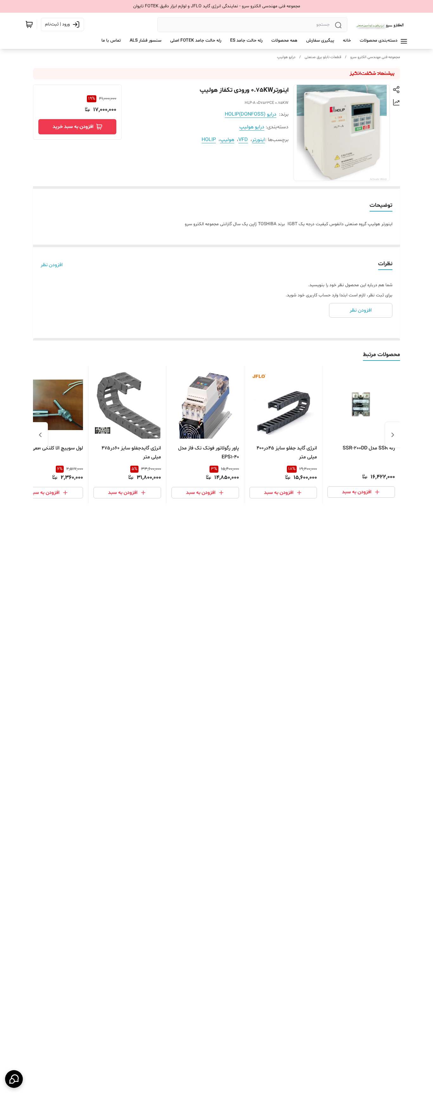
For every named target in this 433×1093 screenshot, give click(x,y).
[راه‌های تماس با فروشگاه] (14, 1079)
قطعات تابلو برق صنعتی (323, 57)
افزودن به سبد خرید (73, 126)
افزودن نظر (52, 264)
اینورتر (258, 139)
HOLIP (209, 139)
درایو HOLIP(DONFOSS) (250, 114)
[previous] (392, 435)
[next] (40, 435)
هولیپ (227, 139)
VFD (243, 139)
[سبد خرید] (29, 24)
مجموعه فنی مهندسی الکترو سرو (375, 57)
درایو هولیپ (286, 57)
